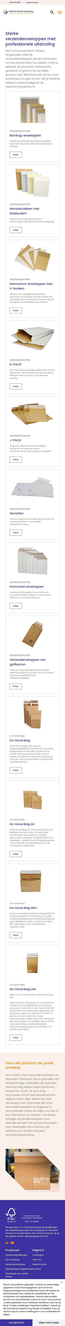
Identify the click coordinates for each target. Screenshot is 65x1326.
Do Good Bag (12, 1259)
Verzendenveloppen (16, 1264)
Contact (36, 1269)
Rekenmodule (32, 2)
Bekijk (15, 154)
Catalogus (38, 1255)
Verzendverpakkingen (16, 1255)
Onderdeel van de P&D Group (17, 1275)
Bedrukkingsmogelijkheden (19, 1269)
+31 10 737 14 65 (14, 2)
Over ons (36, 1259)
